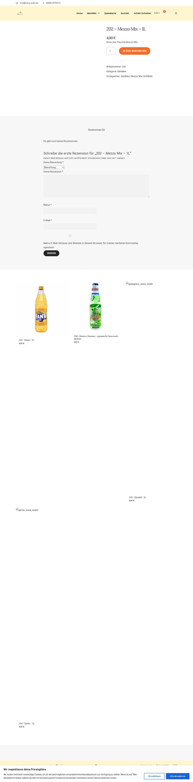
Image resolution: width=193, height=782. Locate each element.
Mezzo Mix (136, 76)
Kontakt (125, 13)
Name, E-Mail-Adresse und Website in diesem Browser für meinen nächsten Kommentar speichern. (91, 245)
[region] (96, 773)
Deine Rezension (53, 171)
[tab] (96, 130)
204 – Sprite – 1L (26, 723)
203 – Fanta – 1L (26, 339)
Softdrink (148, 76)
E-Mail (48, 220)
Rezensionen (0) (96, 129)
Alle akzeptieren (177, 776)
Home (80, 13)
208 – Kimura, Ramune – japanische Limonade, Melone (96, 337)
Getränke (121, 71)
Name (48, 204)
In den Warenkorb (134, 50)
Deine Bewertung (54, 162)
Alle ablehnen (154, 776)
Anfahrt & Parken (142, 13)
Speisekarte (110, 13)
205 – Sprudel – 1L (137, 497)
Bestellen (91, 13)
